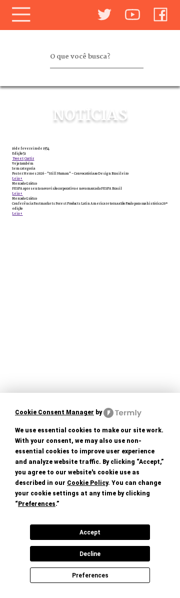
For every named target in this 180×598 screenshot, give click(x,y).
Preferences (90, 575)
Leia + (17, 178)
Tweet (18, 158)
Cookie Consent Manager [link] (54, 412)
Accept (90, 532)
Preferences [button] (37, 503)
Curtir (29, 158)
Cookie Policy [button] (87, 482)
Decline (90, 553)
